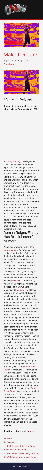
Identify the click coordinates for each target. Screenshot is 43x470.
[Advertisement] (21, 136)
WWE (9, 438)
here (32, 431)
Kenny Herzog (13, 161)
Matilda (20, 290)
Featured (11, 442)
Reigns (15, 280)
